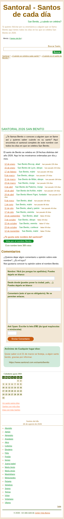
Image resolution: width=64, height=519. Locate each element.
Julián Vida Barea (42, 513)
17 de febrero (10, 172)
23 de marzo (10, 183)
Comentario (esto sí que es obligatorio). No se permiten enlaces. (30, 295)
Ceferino (8, 446)
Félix (7, 453)
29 (18, 394)
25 (6, 394)
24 (3, 394)
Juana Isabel (10, 464)
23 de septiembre (12, 216)
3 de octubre (10, 220)
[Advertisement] (32, 92)
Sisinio (8, 488)
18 (6, 391)
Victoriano (9, 499)
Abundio (8, 428)
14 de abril (9, 191)
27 (12, 394)
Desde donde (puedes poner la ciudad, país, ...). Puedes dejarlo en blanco (31, 284)
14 (15, 388)
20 (12, 391)
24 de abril (9, 194)
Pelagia (8, 481)
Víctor (7, 495)
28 (15, 394)
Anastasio (9, 439)
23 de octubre (11, 227)
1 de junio (9, 204)
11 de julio (9, 208)
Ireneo (7, 460)
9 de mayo (9, 200)
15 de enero (10, 168)
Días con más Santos (11, 410)
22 (18, 391)
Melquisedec (10, 478)
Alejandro (9, 435)
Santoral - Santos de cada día (32, 10)
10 (3, 388)
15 (18, 388)
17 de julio (9, 212)
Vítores (8, 503)
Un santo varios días (11, 403)
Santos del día (15, 38)
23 (21, 391)
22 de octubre (11, 223)
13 (12, 388)
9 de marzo (10, 175)
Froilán (8, 457)
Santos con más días (11, 406)
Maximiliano (10, 474)
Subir (59, 506)
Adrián (7, 432)
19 (9, 391)
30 (21, 394)
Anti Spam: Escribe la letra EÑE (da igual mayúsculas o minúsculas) (33, 328)
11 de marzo (10, 179)
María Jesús (10, 467)
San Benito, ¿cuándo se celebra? (44, 21)
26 (9, 394)
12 (9, 388)
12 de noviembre (12, 231)
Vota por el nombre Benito (18, 241)
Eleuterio (8, 449)
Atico (7, 442)
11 (6, 388)
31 (3, 398)
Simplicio (9, 485)
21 (15, 391)
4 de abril (9, 187)
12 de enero (10, 164)
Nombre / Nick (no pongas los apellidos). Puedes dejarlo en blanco (31, 273)
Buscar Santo (54, 46)
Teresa (8, 492)
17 (3, 391)
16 (21, 388)
